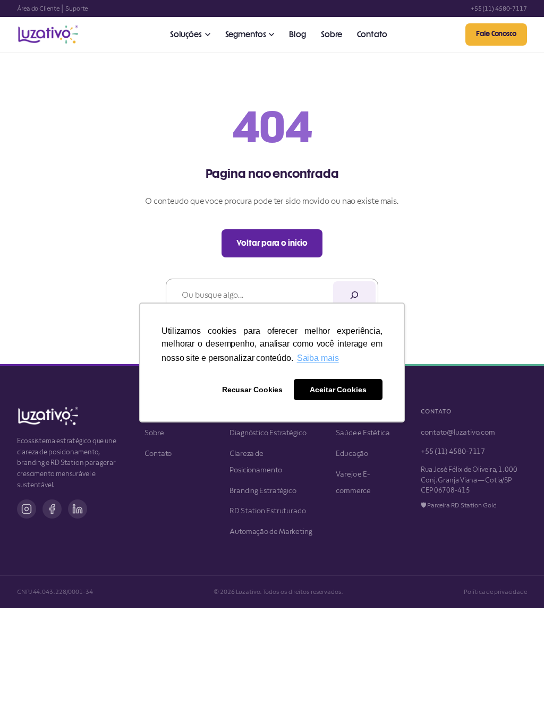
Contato (372, 34)
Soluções (186, 34)
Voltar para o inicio (271, 243)
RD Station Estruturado (268, 510)
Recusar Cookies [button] (252, 389)
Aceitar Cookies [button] (338, 389)
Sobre (332, 34)
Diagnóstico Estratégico (268, 432)
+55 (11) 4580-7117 (499, 8)
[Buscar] (354, 295)
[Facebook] (52, 509)
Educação (352, 453)
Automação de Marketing (271, 531)
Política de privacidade (495, 592)
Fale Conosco (496, 34)
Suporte (76, 8)
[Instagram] (26, 509)
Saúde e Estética (362, 432)
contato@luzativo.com (458, 432)
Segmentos (245, 34)
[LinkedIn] (77, 509)
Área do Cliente (38, 8)
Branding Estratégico (263, 490)
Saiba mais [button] (318, 357)
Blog (297, 34)
